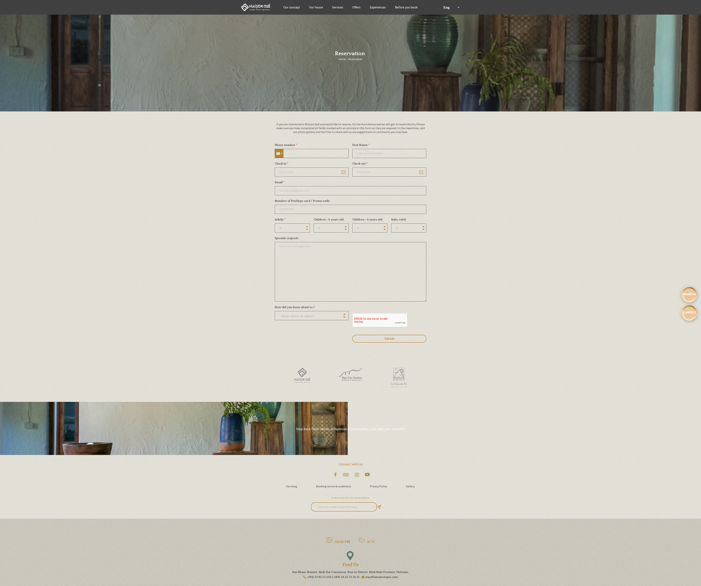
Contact (689, 312)
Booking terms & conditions (333, 486)
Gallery (410, 486)
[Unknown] (279, 153)
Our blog (291, 486)
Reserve (689, 294)
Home (342, 59)
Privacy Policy (378, 486)
